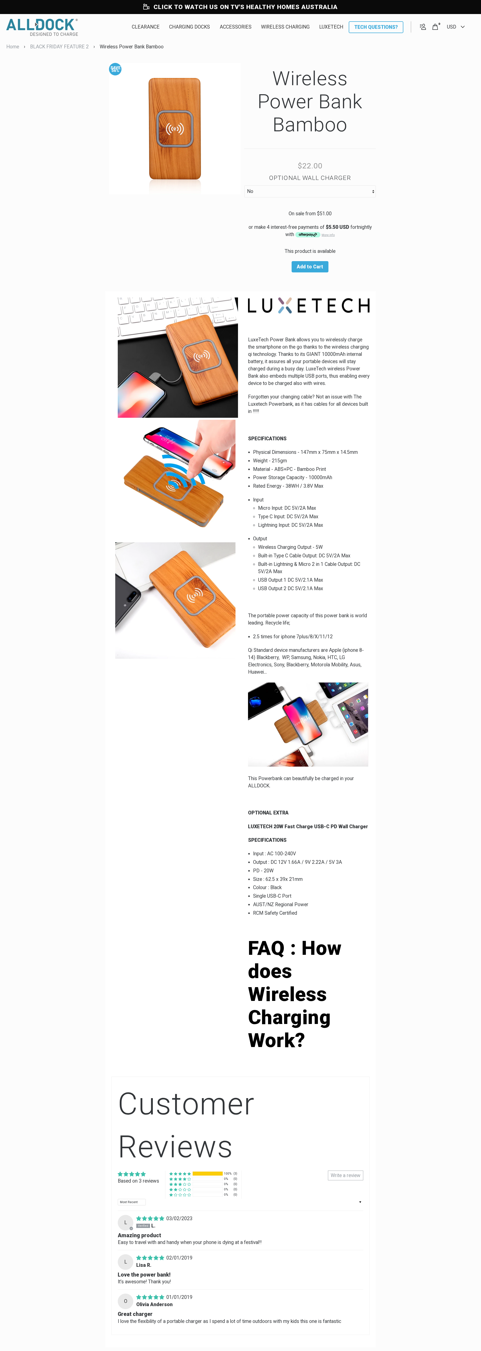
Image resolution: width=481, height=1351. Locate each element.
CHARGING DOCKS (189, 27)
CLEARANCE (146, 27)
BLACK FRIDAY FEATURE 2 (59, 47)
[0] (435, 27)
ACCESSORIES (236, 27)
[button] (180, 1174)
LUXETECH (331, 27)
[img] (150, 1218)
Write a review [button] (345, 1175)
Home (12, 47)
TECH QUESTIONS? (376, 27)
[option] (175, 128)
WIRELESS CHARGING (285, 27)
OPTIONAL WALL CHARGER (310, 177)
